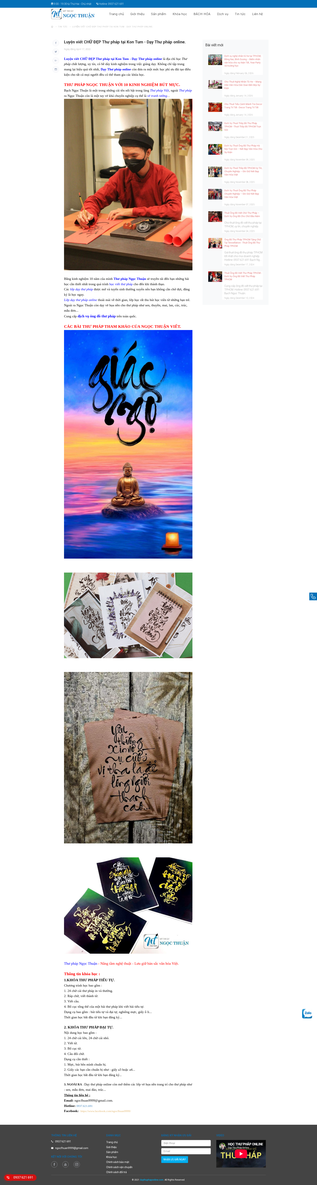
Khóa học (180, 14)
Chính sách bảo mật (117, 1162)
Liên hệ (257, 14)
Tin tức (240, 14)
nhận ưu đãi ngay (174, 1159)
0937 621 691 (116, 3)
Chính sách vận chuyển (119, 1167)
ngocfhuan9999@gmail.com (71, 1148)
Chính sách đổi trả (116, 1172)
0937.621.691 (84, 1106)
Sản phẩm (158, 14)
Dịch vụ (222, 14)
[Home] (52, 27)
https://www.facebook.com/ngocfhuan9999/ (106, 1111)
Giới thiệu (137, 14)
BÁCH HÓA (202, 14)
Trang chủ (116, 14)
